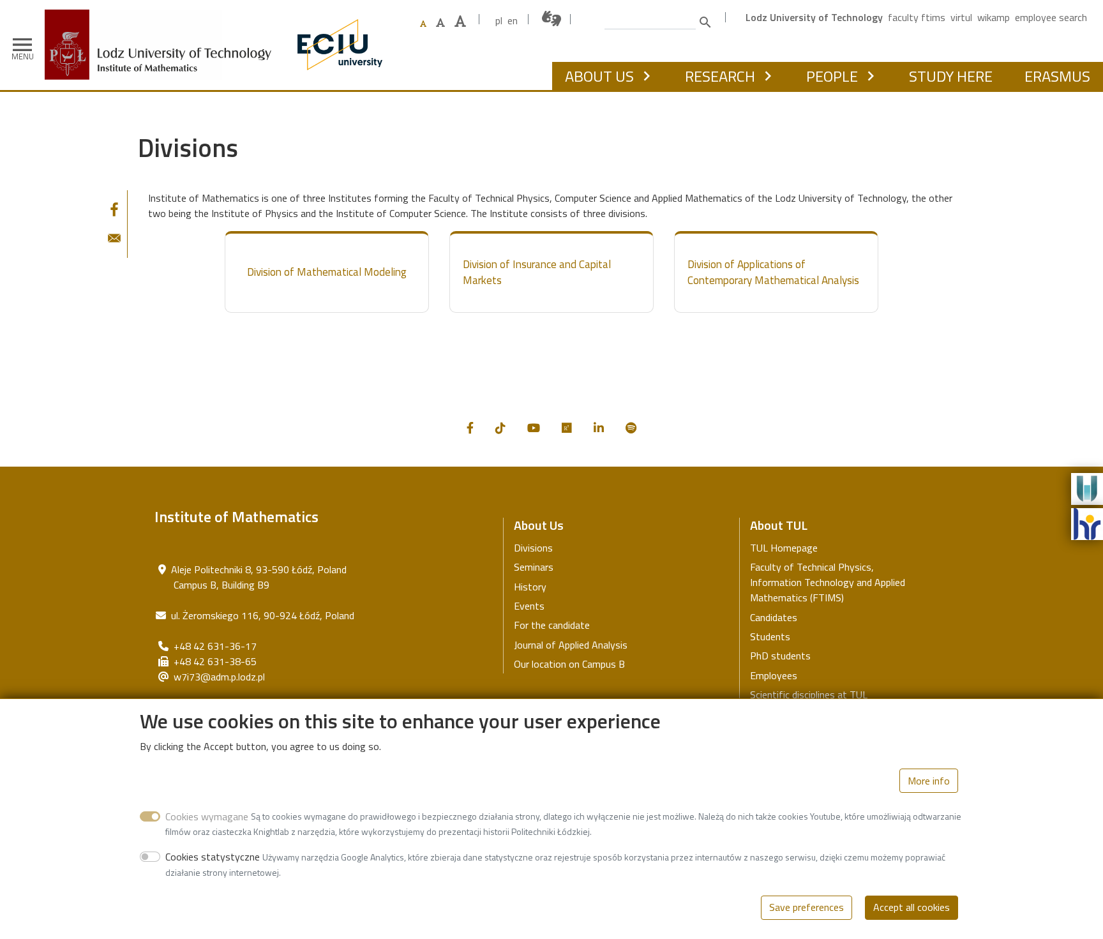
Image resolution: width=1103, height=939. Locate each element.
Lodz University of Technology (814, 17)
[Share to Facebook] (114, 209)
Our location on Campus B (569, 664)
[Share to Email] (114, 238)
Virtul (961, 17)
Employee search (1051, 17)
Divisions (533, 547)
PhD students (780, 655)
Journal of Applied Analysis (570, 644)
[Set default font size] (423, 24)
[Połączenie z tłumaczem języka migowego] (552, 19)
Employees (773, 675)
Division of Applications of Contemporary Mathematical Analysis (773, 272)
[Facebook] (470, 428)
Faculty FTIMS (916, 17)
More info (929, 780)
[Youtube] (533, 428)
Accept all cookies (911, 907)
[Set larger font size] (440, 22)
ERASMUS (1057, 75)
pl (498, 20)
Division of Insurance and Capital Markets (537, 272)
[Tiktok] (500, 428)
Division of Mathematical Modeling (327, 272)
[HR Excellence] (1087, 522)
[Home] (163, 19)
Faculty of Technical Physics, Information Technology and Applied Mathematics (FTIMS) (827, 582)
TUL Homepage (784, 547)
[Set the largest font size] (460, 21)
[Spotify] (631, 428)
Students (770, 636)
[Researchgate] (567, 428)
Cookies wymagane (206, 815)
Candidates (773, 617)
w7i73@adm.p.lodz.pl (219, 676)
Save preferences (806, 907)
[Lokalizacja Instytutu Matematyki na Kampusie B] (162, 569)
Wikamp (993, 17)
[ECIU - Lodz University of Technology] (337, 44)
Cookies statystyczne (212, 856)
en (512, 20)
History (530, 586)
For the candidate (552, 625)
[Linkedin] (599, 428)
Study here (951, 75)
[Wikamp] (1087, 487)
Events (529, 605)
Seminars (533, 567)
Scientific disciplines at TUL (808, 694)
